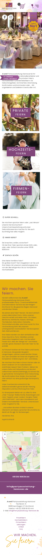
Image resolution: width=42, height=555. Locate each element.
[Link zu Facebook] (4, 17)
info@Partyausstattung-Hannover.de (24, 511)
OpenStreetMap (34, 470)
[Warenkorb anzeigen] (19, 4)
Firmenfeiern (21, 522)
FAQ (21, 529)
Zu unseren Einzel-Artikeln (10, 77)
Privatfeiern (21, 518)
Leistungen (21, 524)
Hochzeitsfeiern (21, 520)
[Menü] (37, 6)
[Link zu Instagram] (10, 17)
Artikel (21, 527)
